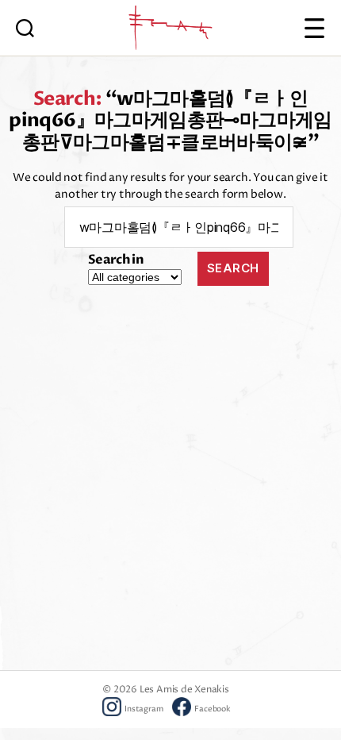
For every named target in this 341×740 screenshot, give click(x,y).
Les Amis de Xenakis (184, 689)
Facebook (212, 709)
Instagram (144, 709)
